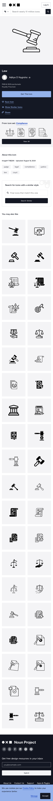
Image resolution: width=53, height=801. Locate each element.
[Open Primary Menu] (4, 5)
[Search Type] (6, 11)
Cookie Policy (28, 788)
